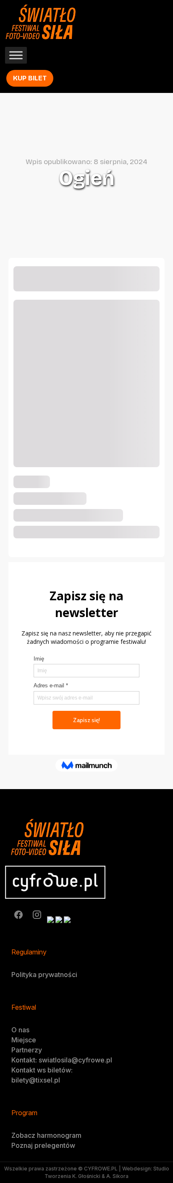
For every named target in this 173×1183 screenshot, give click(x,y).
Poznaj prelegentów (43, 1145)
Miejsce (23, 1040)
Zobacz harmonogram (46, 1135)
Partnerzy (26, 1050)
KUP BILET (30, 78)
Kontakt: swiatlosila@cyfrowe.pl (61, 1060)
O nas (20, 1030)
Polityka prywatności (44, 974)
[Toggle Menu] (16, 55)
